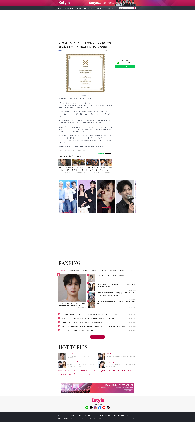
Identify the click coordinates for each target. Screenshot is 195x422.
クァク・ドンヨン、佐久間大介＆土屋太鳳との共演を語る (77, 330)
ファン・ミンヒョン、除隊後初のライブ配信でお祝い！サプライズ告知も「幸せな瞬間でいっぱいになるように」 (78, 169)
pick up (60, 8)
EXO (129, 370)
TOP (59, 40)
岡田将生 (70, 374)
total (63, 270)
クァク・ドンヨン (70, 370)
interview (109, 8)
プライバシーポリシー (98, 418)
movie (90, 8)
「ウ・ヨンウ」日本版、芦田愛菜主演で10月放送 (110, 275)
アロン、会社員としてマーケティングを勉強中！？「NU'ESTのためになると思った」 (64, 169)
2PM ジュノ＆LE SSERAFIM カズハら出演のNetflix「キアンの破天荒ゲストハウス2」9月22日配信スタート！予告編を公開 (95, 326)
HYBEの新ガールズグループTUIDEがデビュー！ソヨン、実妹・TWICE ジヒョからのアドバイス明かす (89, 314)
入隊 (77, 370)
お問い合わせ (76, 418)
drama (84, 8)
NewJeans (77, 374)
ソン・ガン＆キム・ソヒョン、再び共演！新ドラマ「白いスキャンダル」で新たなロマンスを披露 (116, 285)
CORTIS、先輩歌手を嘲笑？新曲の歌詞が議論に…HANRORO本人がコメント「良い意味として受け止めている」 (116, 294)
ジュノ (92, 370)
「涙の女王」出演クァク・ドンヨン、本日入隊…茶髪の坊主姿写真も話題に (82, 322)
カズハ (98, 370)
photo (102, 8)
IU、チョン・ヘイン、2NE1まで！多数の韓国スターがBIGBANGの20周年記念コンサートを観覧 (88, 318)
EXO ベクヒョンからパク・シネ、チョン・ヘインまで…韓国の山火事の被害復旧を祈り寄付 (106, 169)
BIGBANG (61, 370)
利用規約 (83, 418)
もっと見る (97, 337)
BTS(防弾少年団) (84, 370)
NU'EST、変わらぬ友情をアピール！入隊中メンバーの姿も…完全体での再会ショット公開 (92, 169)
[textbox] (127, 8)
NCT (109, 370)
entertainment (70, 8)
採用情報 (89, 418)
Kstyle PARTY (90, 374)
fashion (96, 8)
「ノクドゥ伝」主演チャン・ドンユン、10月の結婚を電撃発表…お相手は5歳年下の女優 (71, 304)
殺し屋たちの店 (62, 374)
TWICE (83, 374)
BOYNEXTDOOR (121, 370)
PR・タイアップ (130, 415)
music (79, 8)
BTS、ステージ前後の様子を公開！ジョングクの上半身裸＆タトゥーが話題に (116, 303)
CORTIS (103, 370)
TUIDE (114, 370)
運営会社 (60, 418)
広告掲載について (68, 418)
